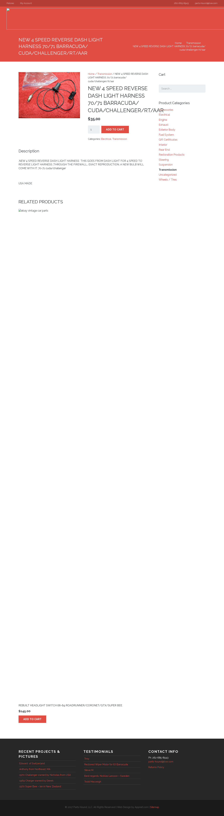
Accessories (166, 109)
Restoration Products (171, 154)
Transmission (193, 43)
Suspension (166, 164)
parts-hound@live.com (160, 761)
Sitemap (154, 807)
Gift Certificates (168, 139)
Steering (164, 159)
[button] (11, 3)
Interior (163, 144)
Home (178, 43)
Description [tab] (29, 151)
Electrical (106, 138)
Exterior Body (167, 129)
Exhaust (163, 124)
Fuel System (166, 134)
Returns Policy (156, 767)
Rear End (164, 149)
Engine (163, 119)
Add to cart (115, 129)
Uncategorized (168, 174)
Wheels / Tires (168, 179)
